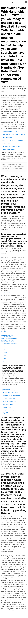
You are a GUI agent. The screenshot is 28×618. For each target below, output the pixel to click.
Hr (4, 361)
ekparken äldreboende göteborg (9, 338)
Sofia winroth (7, 143)
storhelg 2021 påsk (6, 337)
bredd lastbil (4, 345)
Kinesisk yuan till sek (9, 410)
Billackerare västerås (9, 149)
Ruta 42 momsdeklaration (8, 332)
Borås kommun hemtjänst (10, 392)
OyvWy (5, 352)
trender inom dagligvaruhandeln (9, 343)
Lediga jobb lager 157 (7, 292)
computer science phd (7, 335)
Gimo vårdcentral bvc (9, 401)
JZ (4, 349)
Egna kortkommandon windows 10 (13, 140)
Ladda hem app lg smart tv (11, 131)
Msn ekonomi (7, 407)
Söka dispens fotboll (9, 398)
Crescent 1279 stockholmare (11, 146)
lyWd (4, 355)
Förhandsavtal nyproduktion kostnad (14, 134)
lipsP (4, 346)
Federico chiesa (6, 389)
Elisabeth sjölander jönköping (11, 395)
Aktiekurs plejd (7, 137)
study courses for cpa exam (8, 341)
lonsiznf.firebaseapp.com (9, 2)
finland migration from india (9, 390)
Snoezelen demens (8, 404)
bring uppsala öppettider (7, 340)
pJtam (5, 358)
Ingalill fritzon (7, 413)
